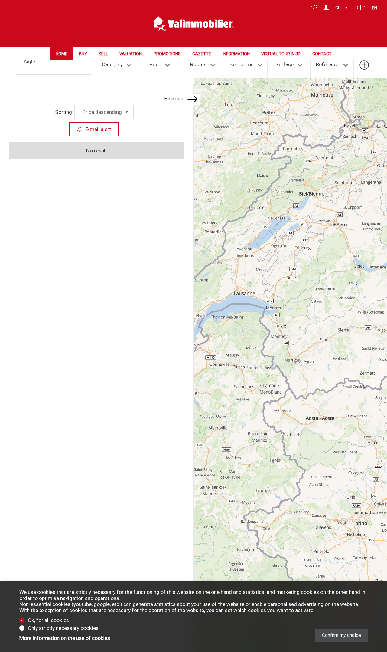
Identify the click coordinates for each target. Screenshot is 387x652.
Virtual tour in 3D (281, 53)
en (374, 7)
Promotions (167, 53)
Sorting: (64, 112)
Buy (83, 53)
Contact (322, 53)
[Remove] (37, 60)
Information (236, 53)
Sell (103, 53)
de (365, 7)
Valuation (130, 53)
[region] (290, 341)
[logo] (193, 23)
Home (61, 53)
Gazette (201, 53)
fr (356, 7)
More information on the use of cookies (64, 638)
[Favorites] (314, 8)
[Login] (326, 8)
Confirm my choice (341, 635)
